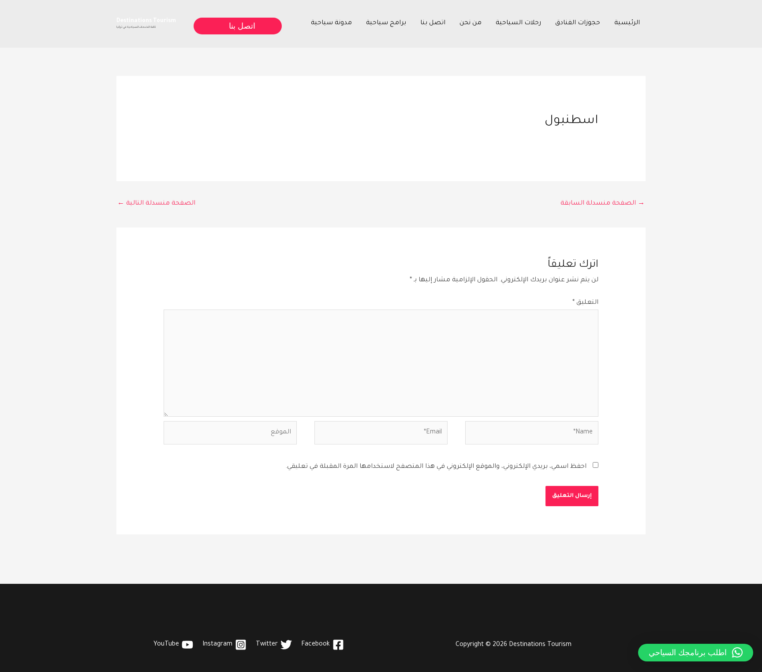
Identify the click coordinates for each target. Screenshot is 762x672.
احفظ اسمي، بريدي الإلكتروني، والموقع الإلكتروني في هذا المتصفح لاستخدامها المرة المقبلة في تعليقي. (435, 466)
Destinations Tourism (146, 21)
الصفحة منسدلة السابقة (602, 203)
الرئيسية (627, 23)
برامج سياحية (386, 23)
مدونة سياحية (331, 23)
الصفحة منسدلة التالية (156, 203)
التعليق (585, 302)
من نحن (470, 23)
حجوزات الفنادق (577, 23)
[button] (236, 26)
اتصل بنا (432, 23)
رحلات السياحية (518, 23)
